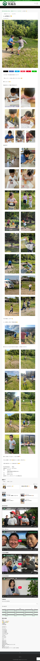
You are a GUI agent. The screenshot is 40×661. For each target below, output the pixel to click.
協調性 (4, 481)
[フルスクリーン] (36, 526)
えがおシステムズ (5, 634)
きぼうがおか (4, 636)
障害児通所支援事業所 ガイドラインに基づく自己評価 (10, 647)
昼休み (3, 620)
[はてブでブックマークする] (17, 71)
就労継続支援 (4, 642)
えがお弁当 (3, 635)
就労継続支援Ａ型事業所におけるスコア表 (8, 644)
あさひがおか (4, 628)
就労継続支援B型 (4, 643)
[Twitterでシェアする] (5, 71)
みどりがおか (4, 637)
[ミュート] (35, 526)
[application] (20, 517)
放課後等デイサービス (5, 646)
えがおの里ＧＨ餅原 (5, 633)
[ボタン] (35, 3)
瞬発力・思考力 (10, 481)
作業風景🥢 (4, 623)
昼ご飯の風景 (4, 624)
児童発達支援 (4, 641)
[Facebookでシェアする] (11, 71)
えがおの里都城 (4, 632)
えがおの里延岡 (4, 631)
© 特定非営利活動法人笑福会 (17, 659)
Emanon (26, 659)
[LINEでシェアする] (34, 71)
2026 (20, 608)
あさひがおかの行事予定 (6, 601)
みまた (3, 638)
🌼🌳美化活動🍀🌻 (5, 622)
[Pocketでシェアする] (22, 71)
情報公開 (3, 645)
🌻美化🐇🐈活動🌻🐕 (5, 621)
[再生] (3, 526)
